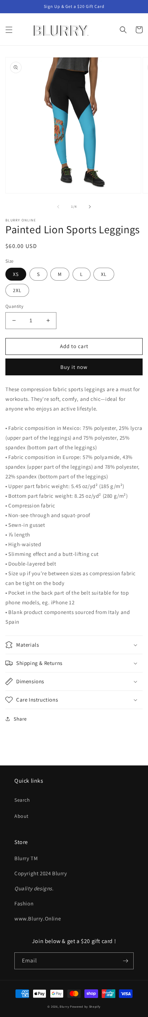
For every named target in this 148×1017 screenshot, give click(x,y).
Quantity (14, 306)
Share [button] (20, 719)
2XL (17, 290)
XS (16, 274)
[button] (9, 30)
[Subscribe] (125, 960)
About (21, 816)
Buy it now (74, 367)
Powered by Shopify (85, 1006)
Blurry (65, 1006)
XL (104, 274)
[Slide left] (58, 207)
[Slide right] (90, 207)
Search (22, 800)
